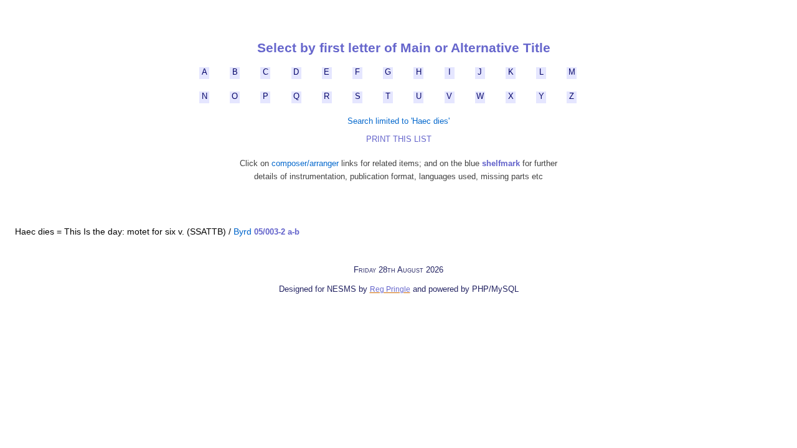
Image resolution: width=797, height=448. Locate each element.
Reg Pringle (390, 289)
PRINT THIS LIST (399, 139)
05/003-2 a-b (276, 232)
